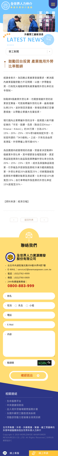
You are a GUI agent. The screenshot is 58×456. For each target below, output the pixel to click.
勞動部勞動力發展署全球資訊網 (23, 417)
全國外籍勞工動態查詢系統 (21, 413)
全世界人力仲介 (22, 5)
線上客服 (14, 453)
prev (14, 220)
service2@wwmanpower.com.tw (34, 269)
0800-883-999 (21, 286)
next (44, 220)
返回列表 (29, 220)
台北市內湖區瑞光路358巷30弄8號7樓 (27, 265)
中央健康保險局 (15, 405)
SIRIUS (50, 437)
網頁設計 (7, 440)
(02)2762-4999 (22, 273)
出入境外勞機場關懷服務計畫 (22, 409)
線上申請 (43, 453)
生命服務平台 (14, 401)
